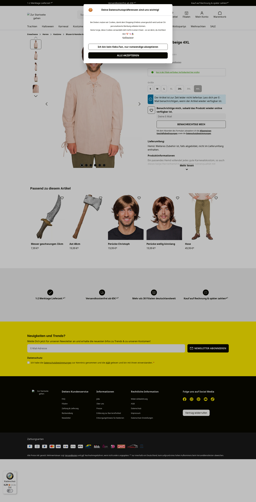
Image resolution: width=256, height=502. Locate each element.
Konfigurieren (128, 38)
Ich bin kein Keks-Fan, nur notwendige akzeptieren (128, 46)
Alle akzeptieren (128, 55)
